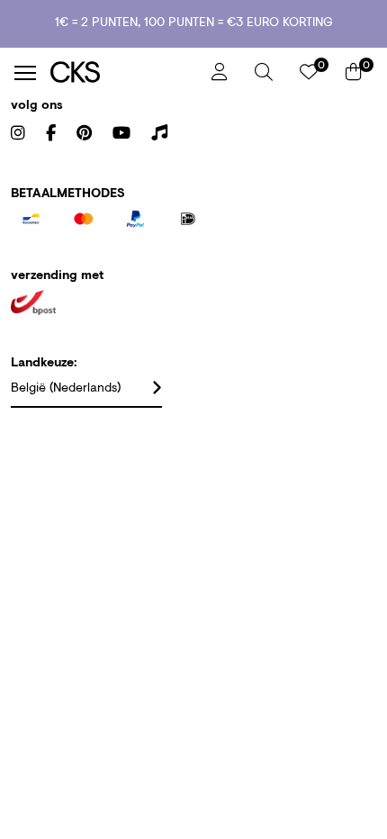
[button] (263, 72)
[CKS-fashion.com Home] (124, 72)
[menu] (25, 73)
